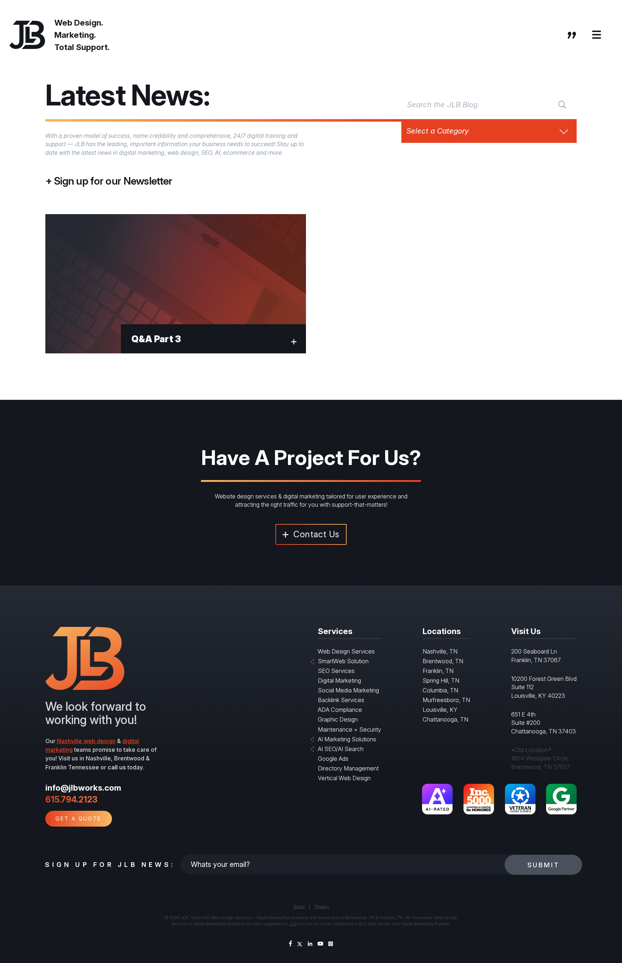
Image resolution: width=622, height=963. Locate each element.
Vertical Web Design (344, 778)
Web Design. (78, 22)
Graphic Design (338, 719)
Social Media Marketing (348, 690)
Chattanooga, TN (445, 719)
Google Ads (333, 758)
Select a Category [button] (437, 130)
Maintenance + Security (349, 729)
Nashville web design (86, 741)
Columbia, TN (440, 690)
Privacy (322, 906)
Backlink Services (341, 700)
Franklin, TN (438, 670)
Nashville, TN (440, 651)
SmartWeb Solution (343, 661)
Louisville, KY (440, 709)
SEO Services (336, 670)
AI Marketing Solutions (347, 739)
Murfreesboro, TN (446, 700)
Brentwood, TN (443, 661)
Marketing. (75, 35)
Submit (543, 865)
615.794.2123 (71, 799)
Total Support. (82, 47)
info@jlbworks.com (83, 787)
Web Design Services (346, 651)
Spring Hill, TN (441, 680)
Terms (299, 906)
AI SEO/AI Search (341, 748)
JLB (293, 923)
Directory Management (348, 768)
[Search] (562, 104)
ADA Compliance (340, 709)
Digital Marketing (339, 680)
